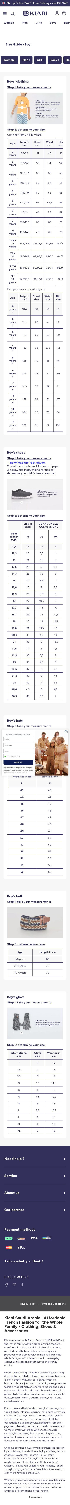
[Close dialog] (66, 731)
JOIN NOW (18, 762)
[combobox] (6, 756)
